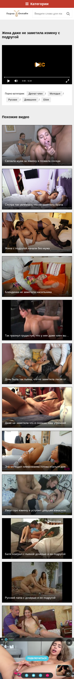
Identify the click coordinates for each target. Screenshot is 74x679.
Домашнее (30, 99)
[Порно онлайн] (16, 14)
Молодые (55, 93)
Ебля (46, 99)
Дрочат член (36, 93)
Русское (12, 99)
